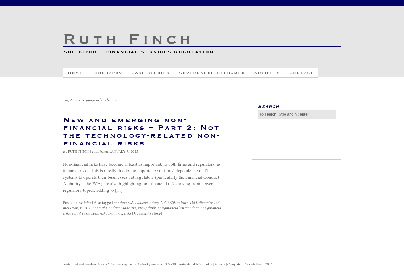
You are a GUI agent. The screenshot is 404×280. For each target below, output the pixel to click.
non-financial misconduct (178, 207)
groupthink (147, 207)
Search (268, 106)
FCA (83, 207)
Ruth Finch (128, 38)
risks (127, 213)
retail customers (85, 213)
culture (182, 202)
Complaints (235, 264)
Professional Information (195, 264)
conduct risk (124, 202)
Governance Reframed (212, 72)
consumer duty (147, 202)
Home (75, 72)
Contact (301, 72)
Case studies (150, 72)
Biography (107, 72)
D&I (193, 202)
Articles (267, 72)
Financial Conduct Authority (112, 207)
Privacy (220, 264)
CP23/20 (168, 202)
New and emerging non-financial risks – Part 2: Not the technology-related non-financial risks (142, 131)
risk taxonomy (111, 213)
